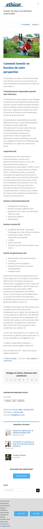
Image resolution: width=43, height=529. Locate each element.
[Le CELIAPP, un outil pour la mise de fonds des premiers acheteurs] (8, 442)
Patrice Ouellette (11, 358)
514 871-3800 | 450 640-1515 (23, 410)
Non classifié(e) (31, 358)
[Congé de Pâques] (8, 455)
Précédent (26, 24)
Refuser (36, 514)
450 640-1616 (18, 412)
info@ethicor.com (18, 415)
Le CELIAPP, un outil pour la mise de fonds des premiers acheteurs (23, 444)
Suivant (35, 24)
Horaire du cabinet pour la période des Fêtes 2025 (23, 432)
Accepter (21, 514)
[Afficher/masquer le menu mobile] (38, 3)
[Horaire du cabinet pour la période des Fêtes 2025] (8, 431)
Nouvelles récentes (21, 424)
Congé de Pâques (19, 455)
